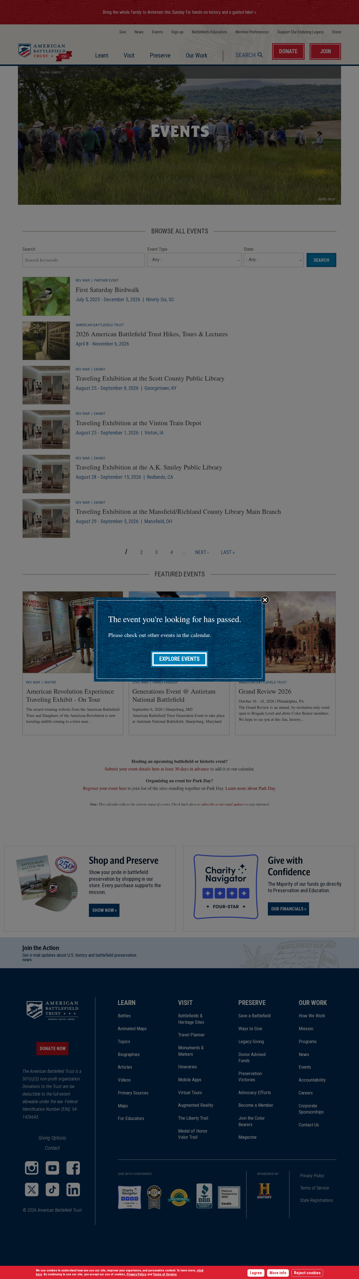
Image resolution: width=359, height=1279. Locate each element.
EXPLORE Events (179, 659)
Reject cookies (307, 1273)
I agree (256, 1273)
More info (278, 1273)
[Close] (265, 600)
